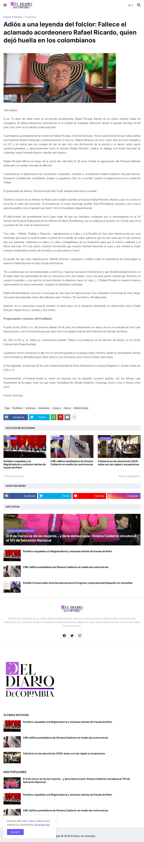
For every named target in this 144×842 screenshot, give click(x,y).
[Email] (67, 417)
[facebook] (64, 636)
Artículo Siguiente (129, 476)
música (67, 408)
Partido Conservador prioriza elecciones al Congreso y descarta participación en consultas (78, 582)
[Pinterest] (60, 417)
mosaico (57, 408)
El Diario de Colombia (83, 835)
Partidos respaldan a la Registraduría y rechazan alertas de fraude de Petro (25, 464)
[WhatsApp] (54, 417)
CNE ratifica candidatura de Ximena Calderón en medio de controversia (72, 463)
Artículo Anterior (14, 476)
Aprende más (42, 824)
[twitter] (72, 636)
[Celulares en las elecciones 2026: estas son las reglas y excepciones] (12, 757)
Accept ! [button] (15, 831)
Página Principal (13, 17)
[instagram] (80, 636)
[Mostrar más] (74, 417)
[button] (5, 5)
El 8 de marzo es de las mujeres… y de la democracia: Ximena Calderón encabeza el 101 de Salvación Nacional (76, 780)
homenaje (30, 408)
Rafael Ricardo (81, 408)
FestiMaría (30, 17)
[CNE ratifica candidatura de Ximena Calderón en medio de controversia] (12, 571)
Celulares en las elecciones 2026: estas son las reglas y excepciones (118, 463)
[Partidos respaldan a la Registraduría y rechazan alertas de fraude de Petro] (12, 555)
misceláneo (44, 408)
